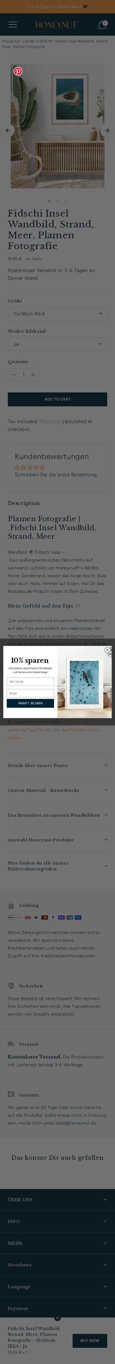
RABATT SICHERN (30, 703)
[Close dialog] (108, 650)
